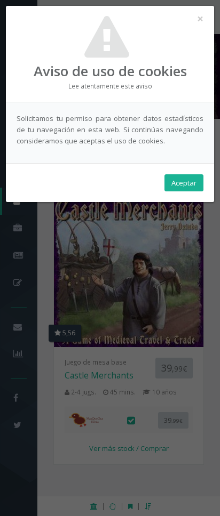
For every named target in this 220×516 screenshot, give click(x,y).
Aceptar (184, 183)
